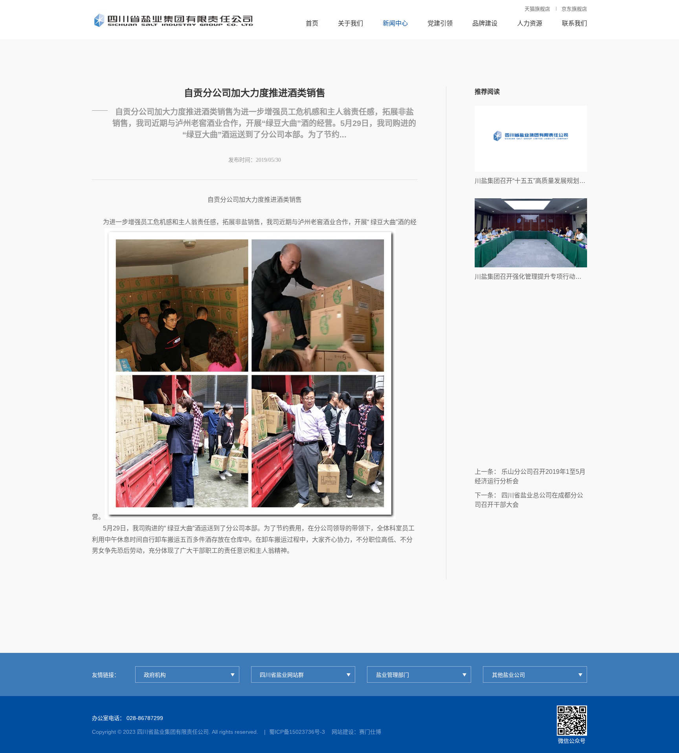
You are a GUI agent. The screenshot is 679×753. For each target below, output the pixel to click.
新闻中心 (395, 23)
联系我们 (574, 23)
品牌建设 (484, 23)
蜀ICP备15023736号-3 (297, 732)
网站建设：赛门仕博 (356, 732)
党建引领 (440, 23)
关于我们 (350, 23)
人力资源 (529, 23)
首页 (312, 23)
